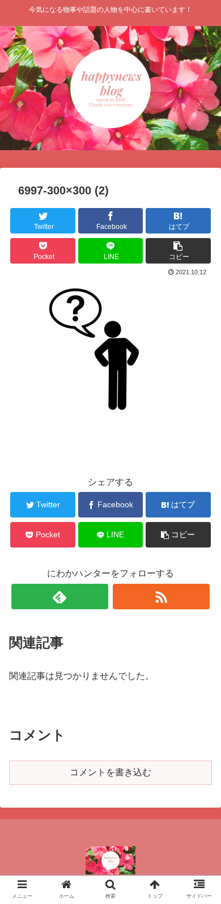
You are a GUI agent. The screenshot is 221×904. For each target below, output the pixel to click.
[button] (199, 888)
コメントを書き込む (110, 772)
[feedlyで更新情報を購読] (60, 596)
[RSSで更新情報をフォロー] (161, 596)
